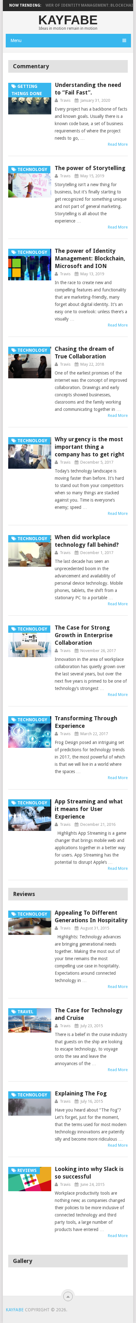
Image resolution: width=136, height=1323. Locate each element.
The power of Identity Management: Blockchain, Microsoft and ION (90, 258)
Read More (118, 144)
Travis (65, 100)
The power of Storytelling (90, 168)
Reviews (24, 894)
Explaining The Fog (81, 1093)
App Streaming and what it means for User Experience (89, 809)
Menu (16, 40)
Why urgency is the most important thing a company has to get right (89, 447)
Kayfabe (68, 20)
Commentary (31, 66)
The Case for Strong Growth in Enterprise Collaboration (84, 635)
